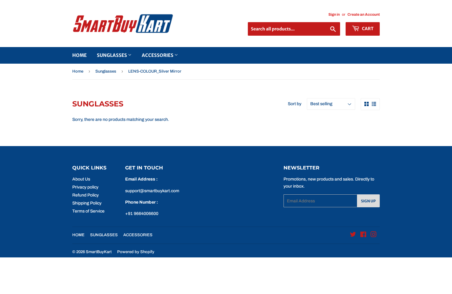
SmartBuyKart (99, 252)
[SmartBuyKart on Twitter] (353, 235)
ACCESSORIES (158, 55)
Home (77, 71)
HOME (79, 55)
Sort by (294, 103)
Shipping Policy (86, 203)
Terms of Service (88, 211)
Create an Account (363, 14)
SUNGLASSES (112, 55)
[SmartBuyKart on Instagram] (374, 235)
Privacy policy (85, 187)
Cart (367, 28)
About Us (81, 179)
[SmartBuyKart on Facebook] (363, 235)
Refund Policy (85, 195)
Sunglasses (105, 71)
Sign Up (368, 201)
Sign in (334, 14)
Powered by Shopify (135, 252)
